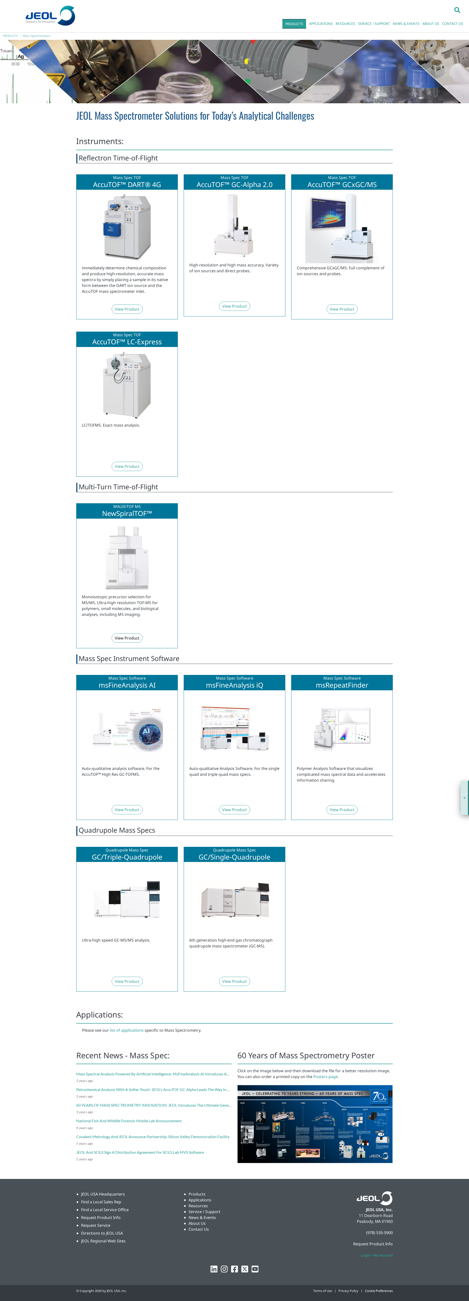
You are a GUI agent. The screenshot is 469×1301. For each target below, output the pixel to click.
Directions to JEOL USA (102, 1233)
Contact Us (199, 1229)
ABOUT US (430, 23)
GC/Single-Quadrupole (234, 857)
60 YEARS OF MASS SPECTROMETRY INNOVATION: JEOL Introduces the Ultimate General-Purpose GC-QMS (170, 1105)
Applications (200, 1200)
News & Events (202, 1217)
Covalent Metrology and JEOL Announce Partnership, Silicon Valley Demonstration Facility (153, 1136)
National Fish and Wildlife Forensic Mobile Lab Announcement (129, 1120)
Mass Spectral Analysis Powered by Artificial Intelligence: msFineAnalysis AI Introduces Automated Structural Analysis (176, 1073)
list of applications (127, 1030)
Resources (198, 1205)
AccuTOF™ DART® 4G (127, 184)
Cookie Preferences (379, 1291)
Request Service (95, 1225)
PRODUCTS (294, 23)
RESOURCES (345, 23)
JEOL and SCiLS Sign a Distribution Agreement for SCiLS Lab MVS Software (140, 1152)
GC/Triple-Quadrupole (127, 857)
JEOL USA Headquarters (103, 1194)
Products (197, 1194)
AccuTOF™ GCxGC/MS (342, 184)
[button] (457, 10)
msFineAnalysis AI (127, 685)
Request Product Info (101, 1217)
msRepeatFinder (342, 685)
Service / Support (204, 1211)
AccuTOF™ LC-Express (127, 342)
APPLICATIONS (321, 23)
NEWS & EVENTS (406, 23)
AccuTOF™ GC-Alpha (229, 184)
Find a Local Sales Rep (101, 1202)
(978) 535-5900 (379, 1232)
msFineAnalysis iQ (234, 685)
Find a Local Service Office (105, 1209)
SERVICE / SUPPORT (374, 23)
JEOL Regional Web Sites (103, 1241)
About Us (197, 1223)
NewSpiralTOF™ (127, 513)
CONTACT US (452, 23)
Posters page (325, 1076)
